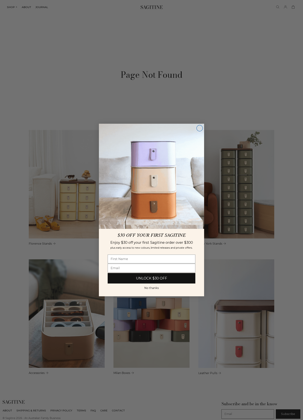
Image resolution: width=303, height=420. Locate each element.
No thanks (151, 288)
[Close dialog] (200, 128)
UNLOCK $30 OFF (151, 278)
